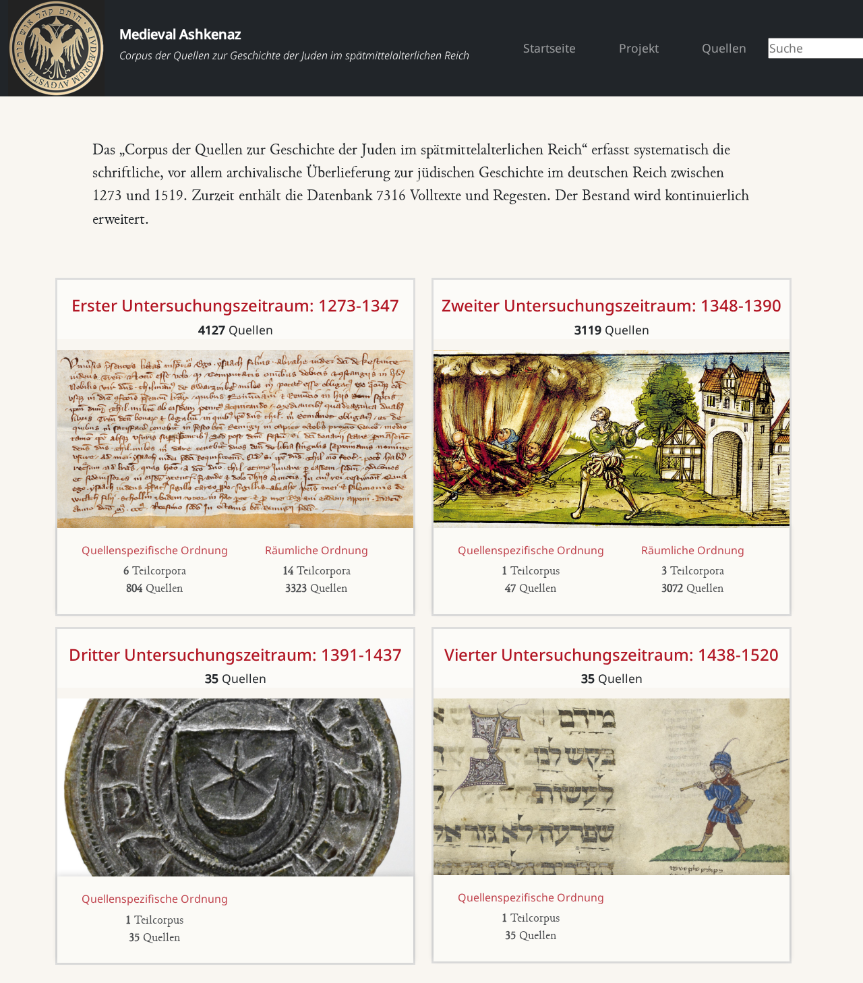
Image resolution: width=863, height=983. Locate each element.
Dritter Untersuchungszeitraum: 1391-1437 (235, 654)
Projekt (639, 48)
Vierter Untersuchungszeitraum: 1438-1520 (611, 654)
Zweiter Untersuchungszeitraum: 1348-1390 (611, 305)
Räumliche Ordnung (316, 550)
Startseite (549, 48)
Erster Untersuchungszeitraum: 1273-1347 (235, 305)
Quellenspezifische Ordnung (155, 550)
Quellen (724, 48)
